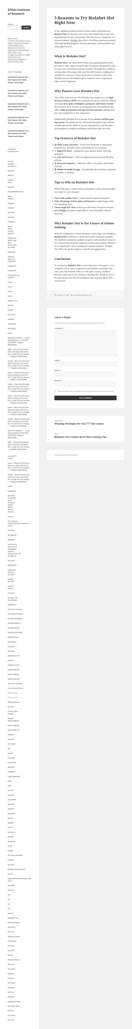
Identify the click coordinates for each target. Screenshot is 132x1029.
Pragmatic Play (13, 918)
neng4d (10, 231)
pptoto (10, 243)
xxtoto (10, 291)
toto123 (10, 588)
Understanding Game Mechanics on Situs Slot (16, 46)
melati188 (11, 841)
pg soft (10, 955)
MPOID (10, 507)
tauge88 (11, 319)
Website (58, 380)
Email (57, 370)
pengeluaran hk (13, 656)
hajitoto (11, 516)
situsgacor (11, 222)
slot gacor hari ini (14, 554)
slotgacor (11, 198)
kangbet (11, 823)
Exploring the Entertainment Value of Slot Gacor (18, 51)
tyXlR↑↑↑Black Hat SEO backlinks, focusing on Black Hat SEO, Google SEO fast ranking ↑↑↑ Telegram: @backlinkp (18, 410)
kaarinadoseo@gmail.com (18, 77)
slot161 (10, 753)
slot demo (11, 574)
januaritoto (12, 762)
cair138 (10, 790)
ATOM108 (11, 530)
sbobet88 (11, 187)
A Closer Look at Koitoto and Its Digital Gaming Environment (19, 42)
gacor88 (11, 864)
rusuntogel (12, 498)
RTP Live (11, 946)
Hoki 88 (11, 175)
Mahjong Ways (13, 637)
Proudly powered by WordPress (65, 455)
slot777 (10, 827)
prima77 (11, 660)
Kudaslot (11, 974)
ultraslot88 (12, 324)
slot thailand (12, 600)
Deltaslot (11, 257)
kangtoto (11, 164)
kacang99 (11, 758)
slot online (11, 744)
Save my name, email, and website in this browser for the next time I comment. (86, 391)
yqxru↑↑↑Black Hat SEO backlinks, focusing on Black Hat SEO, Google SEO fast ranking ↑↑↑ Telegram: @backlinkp (19, 399)
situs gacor (12, 813)
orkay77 (11, 458)
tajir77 (10, 333)
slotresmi (11, 212)
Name (57, 360)
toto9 (9, 786)
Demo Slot (11, 927)
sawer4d (11, 171)
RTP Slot (11, 707)
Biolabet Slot (76, 40)
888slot (10, 505)
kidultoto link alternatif (16, 869)
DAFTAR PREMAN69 (15, 619)
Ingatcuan (11, 252)
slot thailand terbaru (15, 614)
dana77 (10, 818)
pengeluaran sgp (14, 1001)
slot (9, 748)
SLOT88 (10, 161)
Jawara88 (11, 496)
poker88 (11, 233)
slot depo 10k (12, 598)
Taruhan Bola (13, 711)
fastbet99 (11, 804)
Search (10, 24)
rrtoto (10, 282)
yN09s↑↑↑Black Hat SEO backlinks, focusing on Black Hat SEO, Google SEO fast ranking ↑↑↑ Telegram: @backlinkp (19, 387)
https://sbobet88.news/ (15, 192)
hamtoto (11, 860)
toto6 (9, 781)
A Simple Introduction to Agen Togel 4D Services (19, 56)
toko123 (11, 913)
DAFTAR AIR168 (13, 628)
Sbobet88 (11, 540)
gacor (10, 500)
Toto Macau (12, 642)
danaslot (11, 217)
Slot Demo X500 (13, 1006)
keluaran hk (12, 544)
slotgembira (12, 549)
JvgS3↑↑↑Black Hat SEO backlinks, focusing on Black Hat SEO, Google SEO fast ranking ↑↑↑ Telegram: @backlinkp (18, 376)
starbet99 (11, 767)
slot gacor (11, 502)
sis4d (9, 182)
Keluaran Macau (14, 922)
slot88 (10, 486)
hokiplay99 (12, 261)
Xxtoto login (12, 245)
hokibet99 (11, 772)
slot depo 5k (12, 166)
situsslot (11, 208)
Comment (59, 328)
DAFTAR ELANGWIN (15, 632)
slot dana (11, 651)
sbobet (10, 196)
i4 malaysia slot (13, 275)
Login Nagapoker (14, 776)
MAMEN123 (12, 605)
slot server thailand (15, 609)
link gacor (11, 646)
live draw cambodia (15, 855)
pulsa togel (12, 570)
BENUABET (12, 328)
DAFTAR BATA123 (14, 623)
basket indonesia (14, 679)
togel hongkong (13, 670)
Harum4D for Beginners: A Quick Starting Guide (17, 60)
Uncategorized (13, 151)
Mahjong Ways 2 (14, 702)
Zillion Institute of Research (19, 11)
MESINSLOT (12, 565)
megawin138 (12, 301)
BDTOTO (11, 512)
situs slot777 (12, 456)
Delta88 (10, 180)
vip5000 (11, 277)
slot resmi (11, 247)
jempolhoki (12, 491)
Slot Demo (11, 969)
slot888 (10, 310)
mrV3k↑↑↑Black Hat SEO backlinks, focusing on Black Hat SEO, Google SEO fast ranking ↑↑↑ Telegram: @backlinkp (19, 422)
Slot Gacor (11, 315)
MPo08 (10, 509)
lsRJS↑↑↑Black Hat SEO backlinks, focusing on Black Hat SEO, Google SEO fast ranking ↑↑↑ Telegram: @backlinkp (18, 352)
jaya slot (11, 581)
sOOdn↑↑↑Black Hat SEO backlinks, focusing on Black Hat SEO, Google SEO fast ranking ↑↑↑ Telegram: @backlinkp (19, 364)
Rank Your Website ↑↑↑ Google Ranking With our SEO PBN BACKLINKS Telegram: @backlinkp (19, 341)
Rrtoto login (12, 240)
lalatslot (11, 551)
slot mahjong (12, 521)
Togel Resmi (12, 238)
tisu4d (10, 226)
